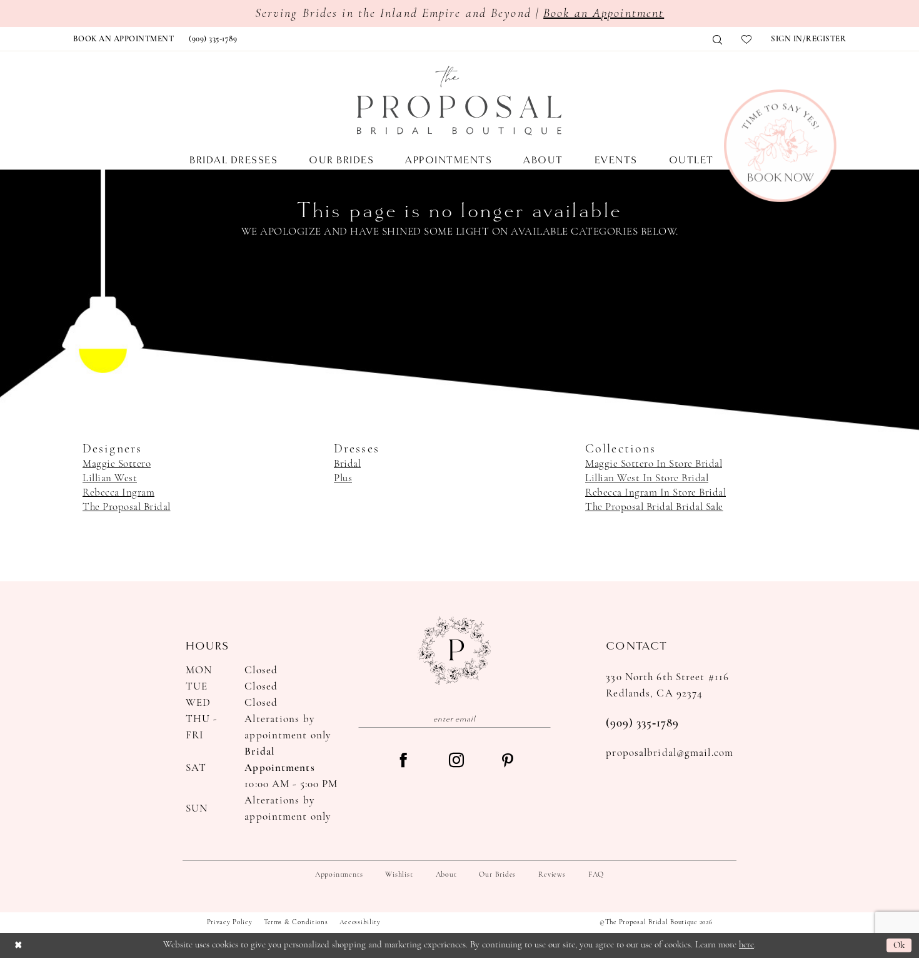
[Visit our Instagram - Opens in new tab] (456, 761)
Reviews (551, 875)
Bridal (347, 464)
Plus (343, 478)
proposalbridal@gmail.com (669, 753)
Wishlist (399, 875)
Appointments (339, 875)
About (446, 875)
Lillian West (110, 478)
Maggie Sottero (117, 464)
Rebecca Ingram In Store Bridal (655, 492)
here (746, 945)
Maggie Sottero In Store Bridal (653, 464)
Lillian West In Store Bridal (646, 478)
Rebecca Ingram (118, 492)
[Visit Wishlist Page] (746, 39)
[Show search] (717, 39)
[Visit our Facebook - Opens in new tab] (403, 761)
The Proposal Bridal (127, 507)
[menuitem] (123, 39)
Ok (899, 945)
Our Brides (497, 875)
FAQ (596, 875)
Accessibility (360, 922)
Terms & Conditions (296, 922)
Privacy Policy (230, 922)
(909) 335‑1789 (642, 724)
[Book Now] (780, 145)
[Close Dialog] (18, 945)
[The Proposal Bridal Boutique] (459, 101)
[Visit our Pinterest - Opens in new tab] (507, 762)
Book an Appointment (603, 14)
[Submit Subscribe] (542, 719)
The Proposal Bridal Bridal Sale (654, 507)
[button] (808, 39)
